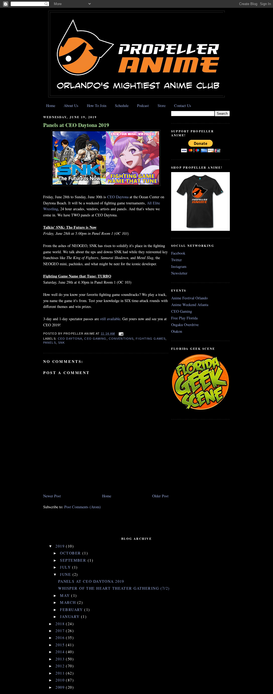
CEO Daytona (118, 196)
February (72, 609)
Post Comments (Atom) (82, 506)
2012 (60, 665)
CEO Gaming (95, 338)
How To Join (96, 105)
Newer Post (52, 495)
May (65, 595)
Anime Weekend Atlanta (189, 304)
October (71, 553)
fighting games (151, 338)
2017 (60, 630)
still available (110, 318)
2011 (60, 673)
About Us (71, 105)
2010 (60, 680)
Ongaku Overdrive (185, 324)
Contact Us (182, 105)
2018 (60, 623)
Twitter (176, 259)
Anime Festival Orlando (189, 297)
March (68, 602)
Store (162, 105)
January (70, 616)
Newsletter (179, 273)
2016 (60, 637)
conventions (121, 338)
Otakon (176, 331)
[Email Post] (120, 333)
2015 (60, 644)
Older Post (160, 495)
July (66, 567)
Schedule (122, 105)
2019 (60, 546)
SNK (61, 342)
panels (49, 342)
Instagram (178, 266)
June (66, 574)
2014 (60, 651)
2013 (60, 658)
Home (50, 105)
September (73, 560)
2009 (60, 687)
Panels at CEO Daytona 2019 (76, 125)
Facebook (178, 253)
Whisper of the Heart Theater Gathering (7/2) (114, 588)
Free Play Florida (184, 317)
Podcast (143, 105)
